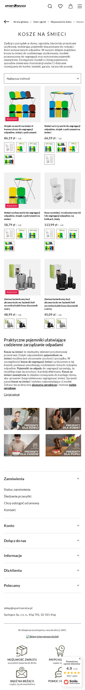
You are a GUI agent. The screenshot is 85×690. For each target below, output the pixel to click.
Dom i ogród (39, 21)
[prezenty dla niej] (63, 419)
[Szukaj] (50, 6)
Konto (9, 525)
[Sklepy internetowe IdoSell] (42, 636)
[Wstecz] (7, 22)
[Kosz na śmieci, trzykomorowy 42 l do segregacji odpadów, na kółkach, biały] (62, 190)
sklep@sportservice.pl (18, 608)
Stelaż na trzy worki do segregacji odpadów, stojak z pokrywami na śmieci (62, 129)
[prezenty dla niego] (21, 445)
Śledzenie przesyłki (17, 496)
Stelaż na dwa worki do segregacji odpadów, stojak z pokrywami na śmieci (22, 216)
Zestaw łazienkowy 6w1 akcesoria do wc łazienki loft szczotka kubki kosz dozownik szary (21, 304)
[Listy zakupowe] (60, 6)
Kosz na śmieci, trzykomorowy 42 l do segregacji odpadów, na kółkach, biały (62, 216)
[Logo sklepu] (15, 6)
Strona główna (20, 21)
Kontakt (10, 510)
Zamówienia (14, 478)
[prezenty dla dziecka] (21, 419)
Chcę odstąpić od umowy (21, 503)
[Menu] (80, 6)
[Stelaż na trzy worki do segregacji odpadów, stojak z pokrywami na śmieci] (62, 104)
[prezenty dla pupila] (63, 445)
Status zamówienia (17, 489)
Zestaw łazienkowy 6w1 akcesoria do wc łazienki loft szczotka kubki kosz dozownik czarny (61, 304)
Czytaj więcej (12, 394)
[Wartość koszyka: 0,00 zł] (70, 6)
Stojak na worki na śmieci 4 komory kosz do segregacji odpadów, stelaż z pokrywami (20, 129)
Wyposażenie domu (61, 21)
